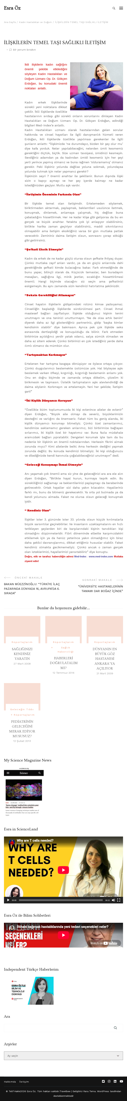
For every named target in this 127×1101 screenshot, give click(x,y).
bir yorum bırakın (24, 50)
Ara (7, 1017)
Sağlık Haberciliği (66, 649)
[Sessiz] (113, 900)
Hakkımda (10, 1082)
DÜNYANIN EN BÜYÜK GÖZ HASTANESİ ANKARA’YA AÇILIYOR (105, 659)
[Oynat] (8, 900)
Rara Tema (89, 1091)
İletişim (24, 1082)
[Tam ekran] (118, 900)
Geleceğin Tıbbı (22, 709)
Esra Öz (12, 8)
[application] (63, 870)
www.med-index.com (101, 556)
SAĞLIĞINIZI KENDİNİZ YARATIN (22, 654)
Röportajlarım (22, 642)
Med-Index (80, 556)
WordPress (103, 1091)
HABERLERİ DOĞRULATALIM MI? (64, 663)
